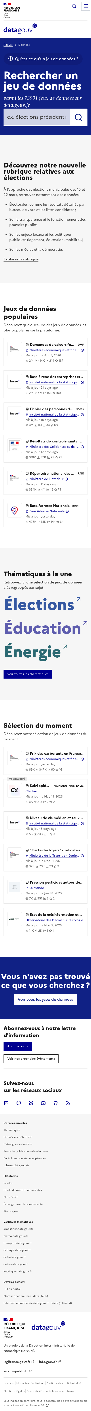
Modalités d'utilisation (30, 1383)
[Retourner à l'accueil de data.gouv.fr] (20, 29)
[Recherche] (74, 6)
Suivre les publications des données (26, 1151)
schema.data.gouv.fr (16, 1165)
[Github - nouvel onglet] (55, 1103)
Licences (9, 1383)
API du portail (12, 1289)
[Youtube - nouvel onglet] (43, 1103)
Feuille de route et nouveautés (23, 1190)
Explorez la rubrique (21, 259)
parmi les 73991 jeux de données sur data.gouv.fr (43, 101)
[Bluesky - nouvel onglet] (31, 1103)
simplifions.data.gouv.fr (18, 1229)
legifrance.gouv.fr (17, 1362)
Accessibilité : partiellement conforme (51, 1391)
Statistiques (11, 1211)
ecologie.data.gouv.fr (17, 1250)
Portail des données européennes (25, 1158)
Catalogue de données (18, 1144)
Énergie (32, 650)
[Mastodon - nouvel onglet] (18, 1103)
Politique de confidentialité (63, 1383)
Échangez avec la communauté (23, 1204)
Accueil (8, 45)
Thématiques (12, 1130)
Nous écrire (11, 1197)
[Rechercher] (78, 117)
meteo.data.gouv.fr (16, 1236)
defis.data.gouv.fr (15, 1257)
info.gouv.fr (48, 1362)
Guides (8, 1183)
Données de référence (18, 1137)
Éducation (42, 627)
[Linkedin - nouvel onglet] (6, 1103)
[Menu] (85, 6)
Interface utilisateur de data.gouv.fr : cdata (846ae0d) (38, 1303)
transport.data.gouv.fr (18, 1243)
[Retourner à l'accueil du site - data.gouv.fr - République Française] (48, 1328)
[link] (28, 674)
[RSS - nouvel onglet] (68, 1103)
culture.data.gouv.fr (16, 1264)
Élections (39, 603)
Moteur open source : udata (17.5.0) (26, 1296)
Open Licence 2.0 (33, 1405)
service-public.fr (16, 1371)
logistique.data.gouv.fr (18, 1271)
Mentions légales (14, 1391)
